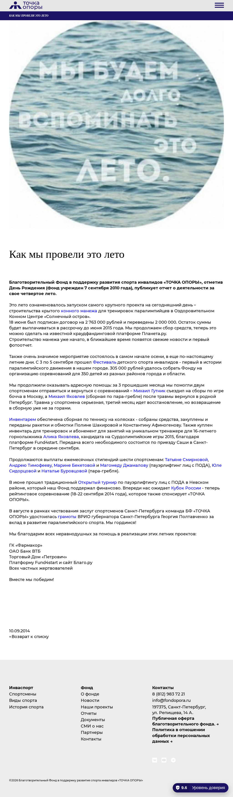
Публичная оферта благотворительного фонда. (183, 721)
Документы (93, 719)
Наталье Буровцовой (64, 471)
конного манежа (79, 310)
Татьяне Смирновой (186, 459)
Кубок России (186, 488)
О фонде (90, 694)
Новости (90, 700)
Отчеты (89, 713)
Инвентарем (22, 419)
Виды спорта (23, 700)
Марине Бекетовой (74, 465)
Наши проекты (97, 707)
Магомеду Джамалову (124, 465)
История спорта (26, 707)
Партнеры (92, 732)
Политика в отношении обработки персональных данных (181, 735)
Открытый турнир (97, 482)
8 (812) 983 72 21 (168, 694)
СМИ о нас (92, 726)
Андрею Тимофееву (30, 465)
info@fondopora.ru (171, 700)
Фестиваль (104, 362)
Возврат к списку (30, 636)
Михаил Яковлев (66, 396)
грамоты (67, 516)
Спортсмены (22, 694)
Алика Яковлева (60, 436)
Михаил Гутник (149, 390)
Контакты (91, 739)
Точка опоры (25, 5)
